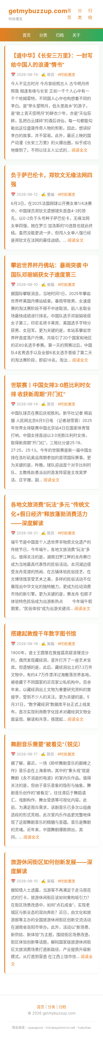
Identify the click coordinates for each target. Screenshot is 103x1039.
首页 (69, 14)
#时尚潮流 (66, 74)
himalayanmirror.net (60, 1028)
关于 (76, 35)
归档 (90, 14)
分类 (80, 14)
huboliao (84, 1028)
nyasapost (35, 1028)
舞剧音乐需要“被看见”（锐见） (47, 744)
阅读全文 (80, 149)
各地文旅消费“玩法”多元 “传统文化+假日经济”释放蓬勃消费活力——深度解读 (50, 514)
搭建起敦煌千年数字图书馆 (43, 633)
